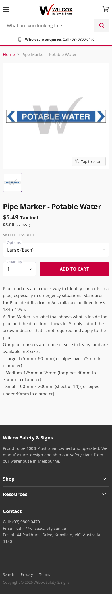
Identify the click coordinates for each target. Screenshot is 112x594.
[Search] (101, 25)
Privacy (27, 574)
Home (9, 54)
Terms (44, 574)
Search (8, 574)
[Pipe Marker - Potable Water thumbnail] (12, 182)
